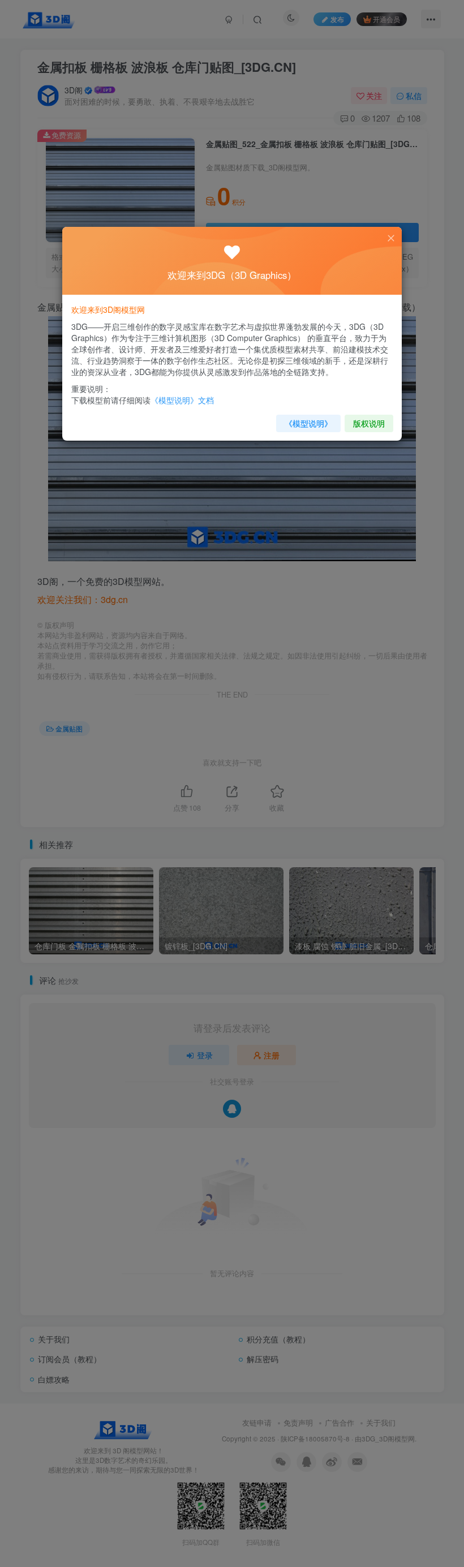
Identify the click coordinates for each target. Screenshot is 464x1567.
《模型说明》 (308, 423)
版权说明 (369, 423)
